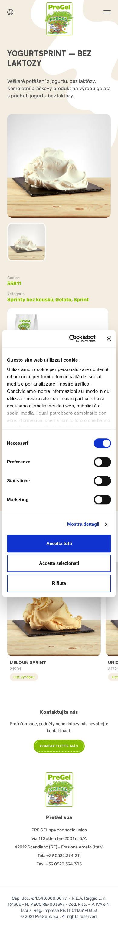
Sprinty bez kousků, (31, 299)
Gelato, (64, 299)
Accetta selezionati (59, 563)
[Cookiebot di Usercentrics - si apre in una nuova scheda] (72, 338)
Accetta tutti (59, 543)
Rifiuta (59, 583)
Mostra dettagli (83, 524)
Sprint (81, 299)
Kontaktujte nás (59, 746)
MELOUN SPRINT (28, 662)
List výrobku (23, 677)
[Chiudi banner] (109, 338)
